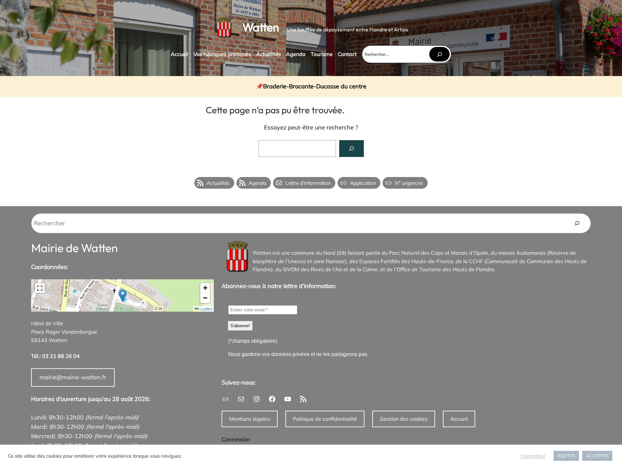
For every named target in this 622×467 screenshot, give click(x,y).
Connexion (236, 439)
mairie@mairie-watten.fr (73, 377)
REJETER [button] (566, 455)
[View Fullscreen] (40, 288)
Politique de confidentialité (325, 419)
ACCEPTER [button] (597, 455)
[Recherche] (577, 223)
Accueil (459, 419)
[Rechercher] (439, 54)
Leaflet (205, 308)
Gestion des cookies (404, 419)
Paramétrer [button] (533, 456)
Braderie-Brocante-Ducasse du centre (314, 86)
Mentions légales (249, 419)
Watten (260, 27)
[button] (123, 295)
